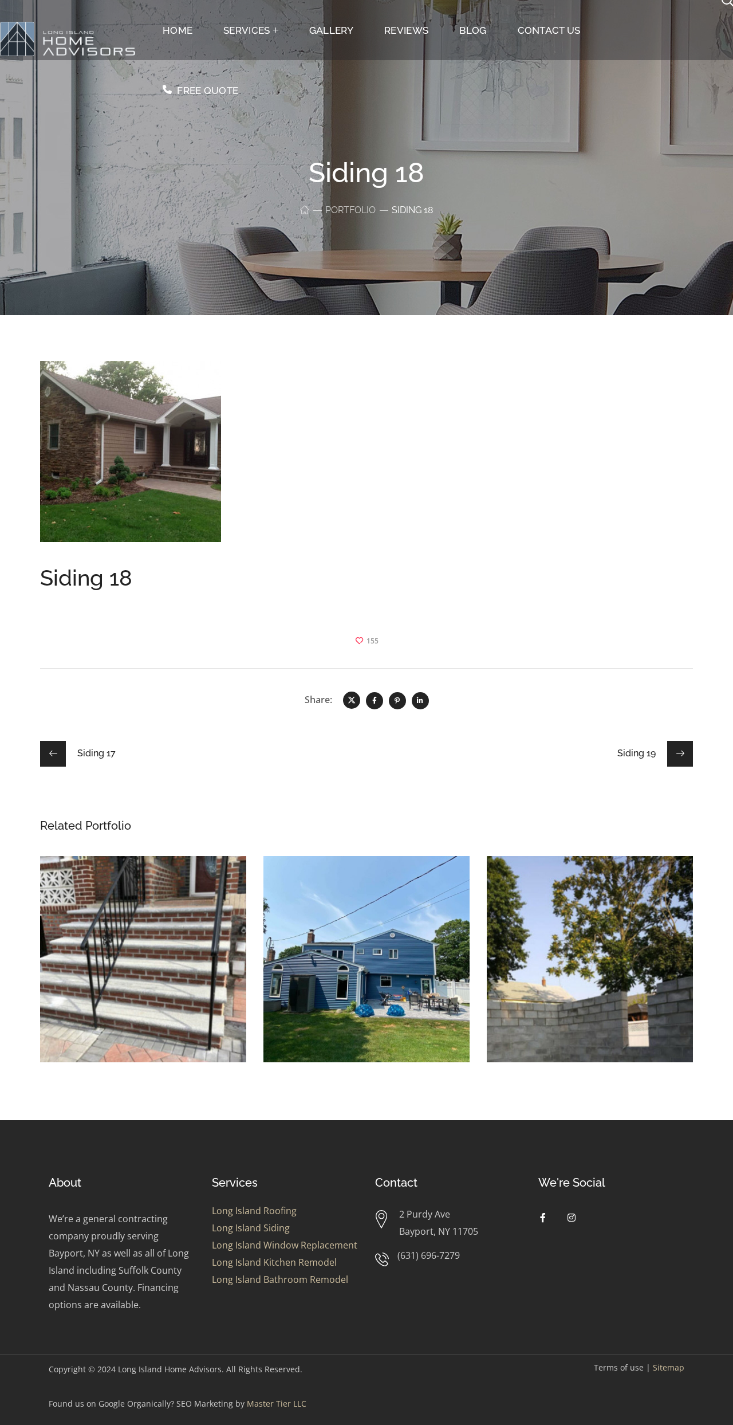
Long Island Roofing (254, 1210)
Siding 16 (92, 884)
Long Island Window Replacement (284, 1245)
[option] (143, 967)
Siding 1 (311, 884)
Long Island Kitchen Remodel (274, 1262)
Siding (73, 901)
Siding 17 (539, 884)
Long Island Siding (251, 1228)
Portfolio (350, 210)
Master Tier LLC (276, 1403)
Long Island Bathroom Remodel (280, 1279)
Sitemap (668, 1367)
